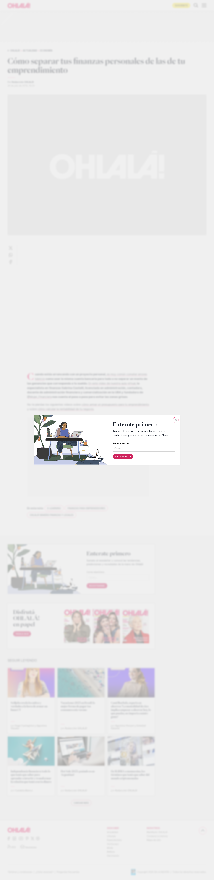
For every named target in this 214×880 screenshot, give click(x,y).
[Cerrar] (176, 420)
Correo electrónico (121, 443)
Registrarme (123, 456)
